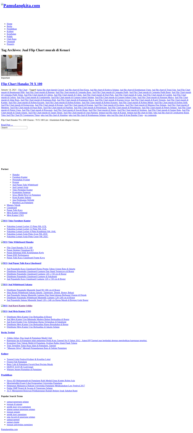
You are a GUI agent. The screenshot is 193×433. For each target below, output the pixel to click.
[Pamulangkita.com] (20, 5)
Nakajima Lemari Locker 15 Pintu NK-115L (27, 226)
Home (9, 24)
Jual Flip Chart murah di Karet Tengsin (148, 100)
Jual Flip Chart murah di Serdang (132, 110)
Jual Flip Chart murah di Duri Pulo (98, 95)
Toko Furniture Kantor (19, 221)
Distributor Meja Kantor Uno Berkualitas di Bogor (29, 317)
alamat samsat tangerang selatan (21, 409)
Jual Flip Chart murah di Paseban (58, 107)
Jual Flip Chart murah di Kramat (78, 105)
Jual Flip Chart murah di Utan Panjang (80, 112)
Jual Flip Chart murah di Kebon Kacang (26, 102)
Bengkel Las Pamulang (22, 202)
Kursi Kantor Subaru (21, 197)
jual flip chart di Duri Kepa (77, 90)
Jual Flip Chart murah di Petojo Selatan (159, 107)
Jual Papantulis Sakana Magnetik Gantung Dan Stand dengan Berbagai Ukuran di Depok (46, 295)
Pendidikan (12, 29)
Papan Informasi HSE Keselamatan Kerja (25, 252)
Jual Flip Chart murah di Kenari (49, 105)
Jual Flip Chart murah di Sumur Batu (164, 110)
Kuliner (10, 31)
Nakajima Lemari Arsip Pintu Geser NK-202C (27, 236)
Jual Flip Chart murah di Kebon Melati (136, 102)
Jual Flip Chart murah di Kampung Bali (38, 100)
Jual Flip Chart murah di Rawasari (37, 110)
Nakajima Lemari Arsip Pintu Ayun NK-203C (27, 234)
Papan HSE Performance (18, 255)
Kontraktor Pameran (21, 192)
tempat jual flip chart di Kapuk (112, 112)
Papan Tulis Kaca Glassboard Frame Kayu (26, 257)
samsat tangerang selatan (18, 402)
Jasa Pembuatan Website (23, 200)
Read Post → (7, 125)
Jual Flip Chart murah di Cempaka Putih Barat (150, 92)
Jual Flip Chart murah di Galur (128, 95)
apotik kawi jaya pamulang (19, 407)
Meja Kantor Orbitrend (17, 212)
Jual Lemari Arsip (20, 187)
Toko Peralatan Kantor (22, 190)
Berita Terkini (8, 332)
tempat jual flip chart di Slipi (139, 112)
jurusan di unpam (14, 404)
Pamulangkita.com (9, 429)
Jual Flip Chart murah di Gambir (157, 95)
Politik (10, 36)
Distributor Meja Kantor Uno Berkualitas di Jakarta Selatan (33, 327)
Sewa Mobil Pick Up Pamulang (26, 195)
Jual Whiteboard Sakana (20, 284)
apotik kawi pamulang (17, 414)
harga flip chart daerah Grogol (50, 90)
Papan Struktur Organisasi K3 (20, 250)
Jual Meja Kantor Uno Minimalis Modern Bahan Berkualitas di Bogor (38, 319)
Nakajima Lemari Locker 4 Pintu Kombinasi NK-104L (31, 231)
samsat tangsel (13, 419)
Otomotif (11, 41)
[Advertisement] (34, 15)
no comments (151, 115)
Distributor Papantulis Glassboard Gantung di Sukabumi (32, 276)
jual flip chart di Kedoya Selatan (104, 90)
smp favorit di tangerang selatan (21, 417)
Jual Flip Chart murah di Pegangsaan (90, 107)
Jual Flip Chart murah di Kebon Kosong (100, 102)
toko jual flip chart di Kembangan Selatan (87, 115)
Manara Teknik (13, 205)
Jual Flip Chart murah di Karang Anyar (112, 100)
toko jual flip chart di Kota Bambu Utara (125, 115)
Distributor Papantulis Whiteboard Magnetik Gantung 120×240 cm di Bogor (41, 297)
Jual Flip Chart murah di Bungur (40, 92)
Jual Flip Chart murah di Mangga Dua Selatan (145, 105)
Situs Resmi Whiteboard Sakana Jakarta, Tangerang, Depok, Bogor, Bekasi (40, 292)
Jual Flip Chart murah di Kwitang (109, 105)
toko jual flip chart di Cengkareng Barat (171, 112)
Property (10, 44)
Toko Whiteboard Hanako (20, 242)
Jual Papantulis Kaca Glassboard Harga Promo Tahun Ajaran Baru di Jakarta (41, 269)
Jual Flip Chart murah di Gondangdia (33, 97)
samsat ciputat (13, 422)
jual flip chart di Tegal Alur (164, 90)
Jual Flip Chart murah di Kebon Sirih (170, 102)
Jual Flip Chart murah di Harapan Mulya (155, 97)
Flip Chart (22, 90)
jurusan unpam (13, 412)
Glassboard (12, 207)
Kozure (15, 182)
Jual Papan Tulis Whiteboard (25, 185)
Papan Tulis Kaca (14, 210)
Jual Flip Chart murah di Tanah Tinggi (45, 112)
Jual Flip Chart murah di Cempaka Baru (73, 92)
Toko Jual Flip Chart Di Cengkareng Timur (20, 115)
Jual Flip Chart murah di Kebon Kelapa (63, 102)
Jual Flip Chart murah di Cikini (68, 95)
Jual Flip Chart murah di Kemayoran (17, 105)
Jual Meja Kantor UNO (19, 311)
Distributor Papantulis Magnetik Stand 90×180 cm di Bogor (33, 290)
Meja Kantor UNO (15, 215)
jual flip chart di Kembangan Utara (135, 90)
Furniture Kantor (19, 177)
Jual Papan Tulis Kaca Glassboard (24, 263)
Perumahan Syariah (21, 179)
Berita (9, 26)
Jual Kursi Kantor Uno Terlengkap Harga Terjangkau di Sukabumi (36, 322)
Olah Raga (11, 39)
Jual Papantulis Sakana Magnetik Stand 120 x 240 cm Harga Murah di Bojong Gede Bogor (47, 300)
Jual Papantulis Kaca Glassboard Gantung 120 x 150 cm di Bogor (36, 279)
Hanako (15, 174)
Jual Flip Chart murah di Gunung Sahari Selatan (72, 97)
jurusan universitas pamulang (20, 424)
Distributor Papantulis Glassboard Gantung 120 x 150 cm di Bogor (36, 274)
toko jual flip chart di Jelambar (54, 115)
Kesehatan (11, 34)
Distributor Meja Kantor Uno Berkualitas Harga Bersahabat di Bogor (37, 324)
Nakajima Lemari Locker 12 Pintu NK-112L (27, 229)
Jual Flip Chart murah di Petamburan (124, 107)
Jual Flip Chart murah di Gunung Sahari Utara (115, 97)
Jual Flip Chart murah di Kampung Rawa (75, 100)
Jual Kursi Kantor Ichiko (20, 305)
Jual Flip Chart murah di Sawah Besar (70, 110)
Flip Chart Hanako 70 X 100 (21, 84)
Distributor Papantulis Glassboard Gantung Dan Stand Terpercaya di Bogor (40, 271)
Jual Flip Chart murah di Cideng (38, 95)
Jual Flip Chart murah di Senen (102, 110)
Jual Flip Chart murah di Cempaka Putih (110, 92)
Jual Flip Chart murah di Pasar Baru (26, 107)
